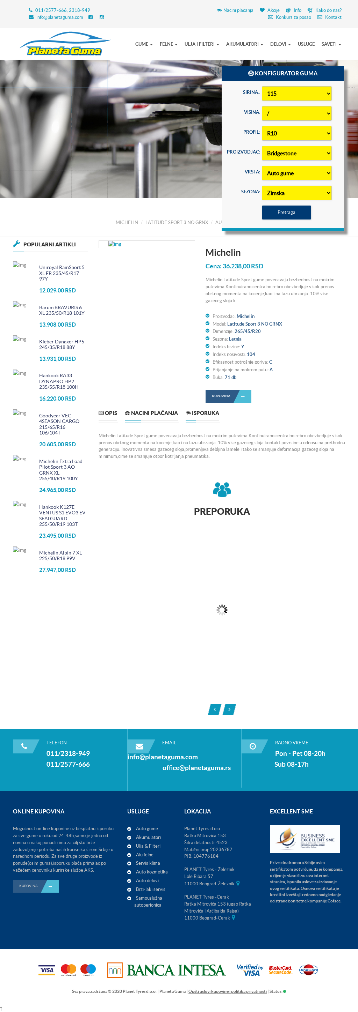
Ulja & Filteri (148, 846)
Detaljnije (67, 155)
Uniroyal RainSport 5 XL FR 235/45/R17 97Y (62, 273)
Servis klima (148, 863)
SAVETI (330, 44)
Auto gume (147, 828)
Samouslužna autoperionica (148, 901)
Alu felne (144, 854)
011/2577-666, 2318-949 (62, 10)
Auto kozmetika (152, 872)
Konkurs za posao (293, 17)
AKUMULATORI (243, 44)
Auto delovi (147, 880)
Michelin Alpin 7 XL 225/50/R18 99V (60, 555)
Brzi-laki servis (150, 889)
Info (297, 10)
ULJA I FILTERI (200, 44)
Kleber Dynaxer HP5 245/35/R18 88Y (61, 344)
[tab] (108, 415)
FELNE (167, 44)
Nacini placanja (238, 10)
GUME (142, 44)
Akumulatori (148, 837)
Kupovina (221, 396)
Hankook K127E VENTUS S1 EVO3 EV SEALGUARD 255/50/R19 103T (62, 515)
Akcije (273, 10)
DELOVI (278, 44)
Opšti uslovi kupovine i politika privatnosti (227, 991)
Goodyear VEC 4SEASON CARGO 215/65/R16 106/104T (59, 424)
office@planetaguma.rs (197, 768)
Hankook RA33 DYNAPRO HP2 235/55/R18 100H (59, 381)
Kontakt (333, 17)
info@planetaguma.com (59, 17)
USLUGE (306, 44)
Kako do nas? (328, 10)
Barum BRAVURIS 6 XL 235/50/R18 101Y (62, 310)
